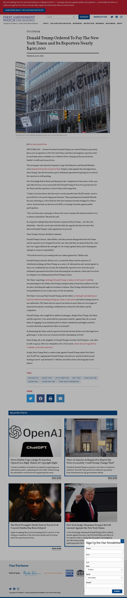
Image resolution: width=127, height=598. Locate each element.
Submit (117, 591)
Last (87, 562)
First (87, 555)
